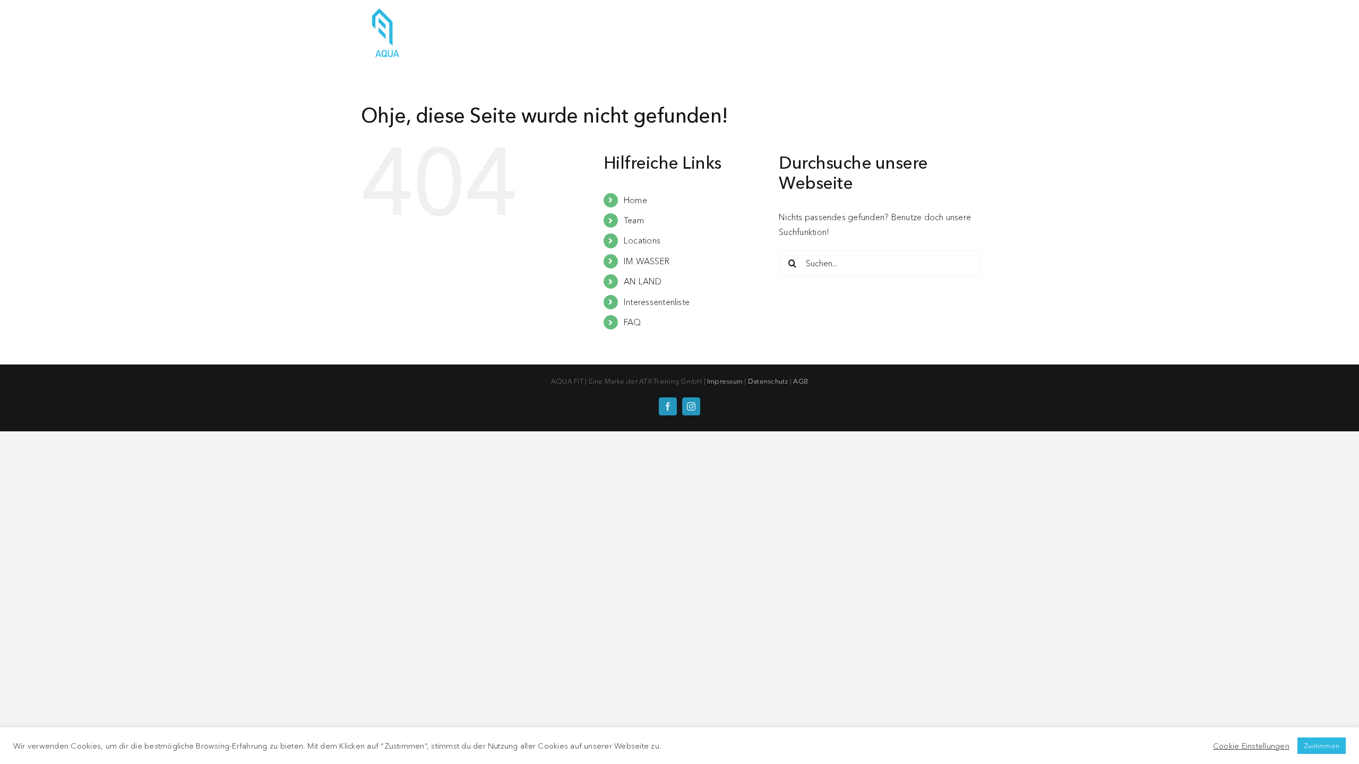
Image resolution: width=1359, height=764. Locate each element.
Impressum (725, 381)
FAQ (632, 322)
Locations (642, 240)
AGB (800, 381)
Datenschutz (768, 381)
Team (634, 220)
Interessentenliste (657, 302)
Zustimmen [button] (1321, 745)
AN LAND (643, 281)
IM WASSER (646, 261)
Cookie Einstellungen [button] (1251, 746)
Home (635, 200)
